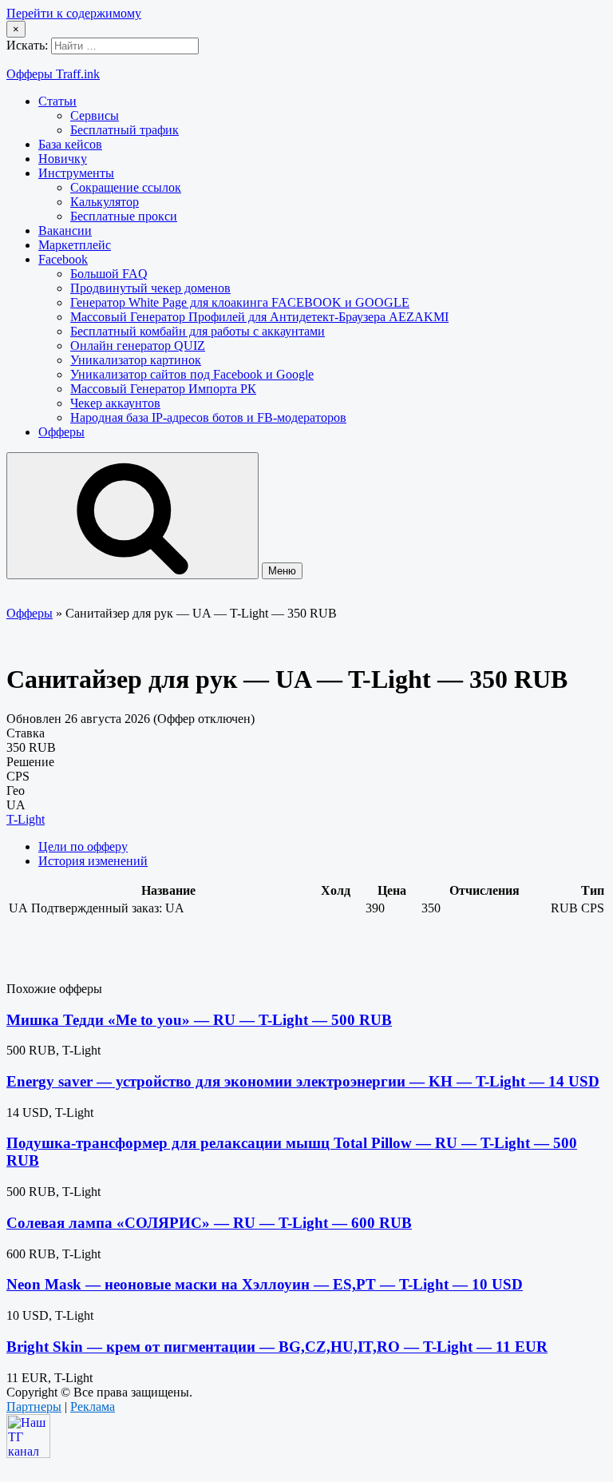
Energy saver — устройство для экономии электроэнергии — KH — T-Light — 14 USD (302, 1081)
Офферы (61, 432)
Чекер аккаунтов (115, 403)
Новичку (62, 158)
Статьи (57, 101)
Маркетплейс (74, 245)
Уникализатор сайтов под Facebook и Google (192, 374)
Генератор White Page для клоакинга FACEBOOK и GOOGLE (239, 302)
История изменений (93, 861)
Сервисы (94, 115)
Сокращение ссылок (125, 187)
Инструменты (76, 173)
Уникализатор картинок (135, 360)
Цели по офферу (83, 846)
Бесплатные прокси (123, 216)
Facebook (63, 259)
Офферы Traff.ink (53, 74)
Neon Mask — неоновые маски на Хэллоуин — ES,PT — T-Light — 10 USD (264, 1284)
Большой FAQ (109, 273)
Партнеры (33, 1406)
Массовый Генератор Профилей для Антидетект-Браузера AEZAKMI (259, 317)
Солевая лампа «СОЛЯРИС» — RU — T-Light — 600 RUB (209, 1222)
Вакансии (65, 230)
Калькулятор (104, 202)
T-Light (25, 819)
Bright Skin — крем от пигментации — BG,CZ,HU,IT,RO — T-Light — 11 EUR (277, 1346)
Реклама (92, 1406)
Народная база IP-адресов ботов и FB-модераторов (208, 417)
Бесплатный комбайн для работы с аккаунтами (197, 331)
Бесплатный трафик (124, 130)
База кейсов (70, 144)
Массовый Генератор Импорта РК (163, 388)
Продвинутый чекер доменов (150, 288)
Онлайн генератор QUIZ (137, 345)
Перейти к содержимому (73, 13)
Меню (282, 571)
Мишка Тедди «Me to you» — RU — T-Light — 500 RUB (199, 1019)
